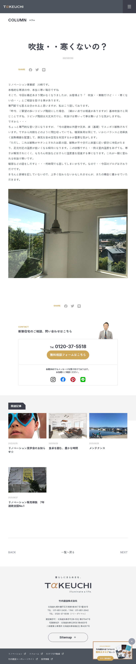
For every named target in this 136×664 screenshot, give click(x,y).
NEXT (124, 552)
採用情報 (45, 659)
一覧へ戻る (68, 552)
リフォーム (34, 654)
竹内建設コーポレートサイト (21, 659)
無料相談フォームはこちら (68, 355)
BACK (12, 552)
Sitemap (66, 637)
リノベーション (15, 654)
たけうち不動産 (53, 654)
